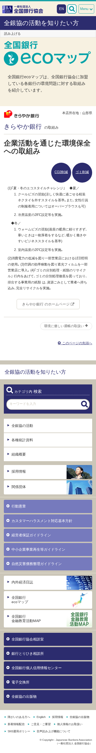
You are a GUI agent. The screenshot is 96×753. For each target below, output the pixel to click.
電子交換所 (20, 682)
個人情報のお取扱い (69, 724)
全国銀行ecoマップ (20, 599)
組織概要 (19, 454)
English (41, 716)
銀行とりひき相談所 (28, 653)
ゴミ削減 (82, 172)
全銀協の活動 (22, 426)
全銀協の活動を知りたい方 (41, 22)
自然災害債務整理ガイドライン (37, 564)
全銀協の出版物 (24, 696)
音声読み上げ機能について (53, 731)
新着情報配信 (16, 724)
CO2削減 (61, 172)
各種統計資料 (22, 440)
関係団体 (19, 487)
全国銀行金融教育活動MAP (26, 618)
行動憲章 (19, 506)
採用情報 (19, 471)
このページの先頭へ (76, 343)
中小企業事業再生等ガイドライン (38, 549)
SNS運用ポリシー (19, 731)
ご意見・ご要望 (41, 724)
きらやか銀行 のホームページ (46, 304)
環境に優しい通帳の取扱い (64, 326)
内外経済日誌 (22, 582)
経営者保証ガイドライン (31, 535)
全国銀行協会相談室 (28, 639)
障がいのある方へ (19, 716)
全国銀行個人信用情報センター (37, 668)
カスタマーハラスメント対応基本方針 (42, 521)
